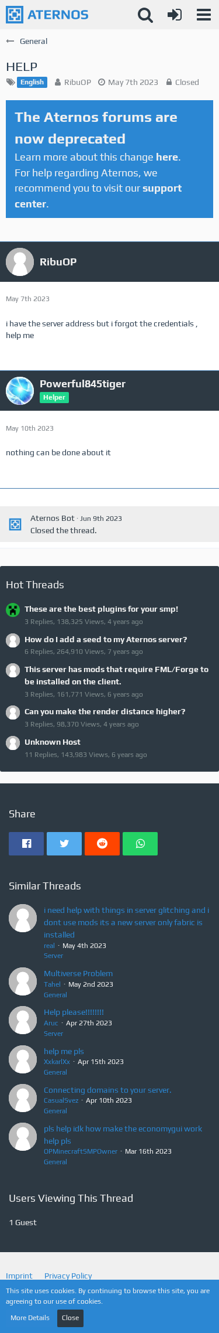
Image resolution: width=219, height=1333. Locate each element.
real (49, 946)
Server (53, 956)
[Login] (174, 14)
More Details (30, 1318)
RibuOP (77, 82)
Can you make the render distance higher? (105, 711)
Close (70, 1318)
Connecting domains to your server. (108, 1090)
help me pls (64, 1051)
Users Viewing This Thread (71, 1198)
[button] (203, 14)
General (55, 995)
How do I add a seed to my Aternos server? (106, 639)
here (167, 157)
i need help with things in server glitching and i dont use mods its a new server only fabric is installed (126, 922)
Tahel (52, 984)
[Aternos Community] (47, 14)
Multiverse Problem (78, 973)
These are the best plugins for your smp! (101, 608)
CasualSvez (61, 1100)
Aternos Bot (52, 518)
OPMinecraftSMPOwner (80, 1151)
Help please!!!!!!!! (74, 1012)
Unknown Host (53, 741)
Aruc (51, 1023)
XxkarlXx (57, 1062)
